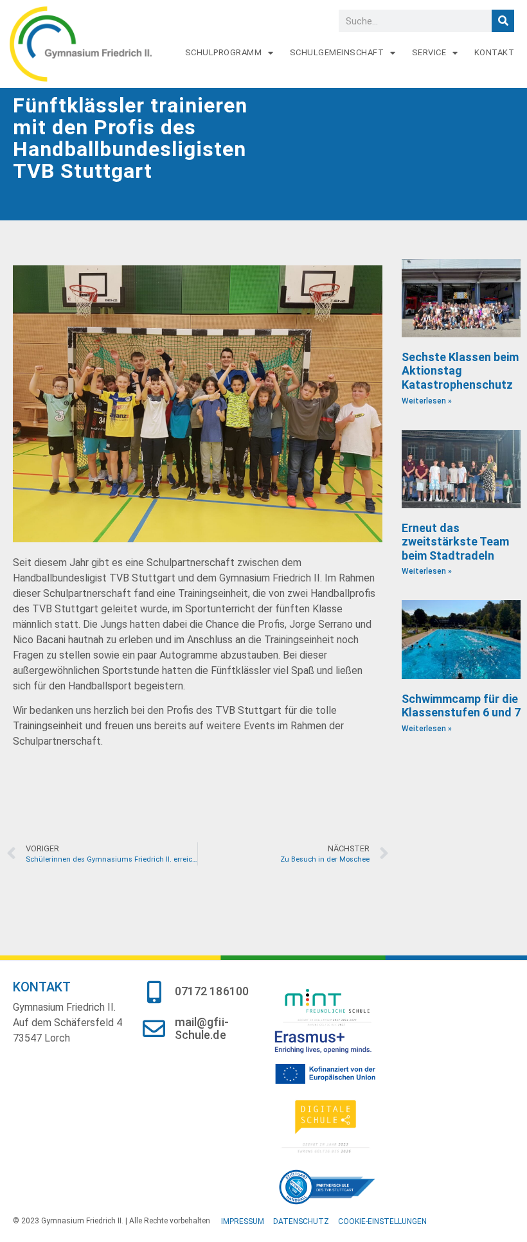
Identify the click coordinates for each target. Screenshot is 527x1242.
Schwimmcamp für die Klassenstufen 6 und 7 (461, 706)
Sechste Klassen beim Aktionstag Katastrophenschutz (460, 370)
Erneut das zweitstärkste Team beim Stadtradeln (455, 541)
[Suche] (503, 21)
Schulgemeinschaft (337, 52)
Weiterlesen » (427, 400)
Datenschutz (301, 1221)
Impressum (242, 1221)
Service (429, 52)
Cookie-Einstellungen (382, 1221)
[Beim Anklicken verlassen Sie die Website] (333, 1006)
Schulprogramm (223, 52)
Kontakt (494, 52)
